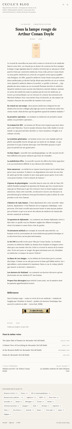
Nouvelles (8, 401)
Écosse (32, 39)
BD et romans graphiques (40, 393)
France (24, 393)
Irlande (50, 401)
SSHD (40, 39)
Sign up (11, 422)
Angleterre (31, 397)
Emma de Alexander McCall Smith (16, 355)
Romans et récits (11, 393)
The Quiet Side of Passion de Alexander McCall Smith (24, 340)
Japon (61, 410)
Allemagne (29, 401)
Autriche (29, 410)
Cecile (17, 327)
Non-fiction (17, 410)
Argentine (57, 406)
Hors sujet (50, 410)
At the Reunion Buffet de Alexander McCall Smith (22, 350)
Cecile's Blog (16, 4)
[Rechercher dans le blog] (63, 5)
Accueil (5, 422)
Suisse (40, 410)
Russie (19, 401)
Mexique (45, 406)
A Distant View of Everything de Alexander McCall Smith (25, 345)
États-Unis (54, 397)
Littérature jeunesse (11, 406)
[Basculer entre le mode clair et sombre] (68, 5)
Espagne (26, 406)
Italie (35, 406)
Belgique (7, 414)
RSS (19, 422)
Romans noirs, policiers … (13, 397)
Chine (7, 410)
